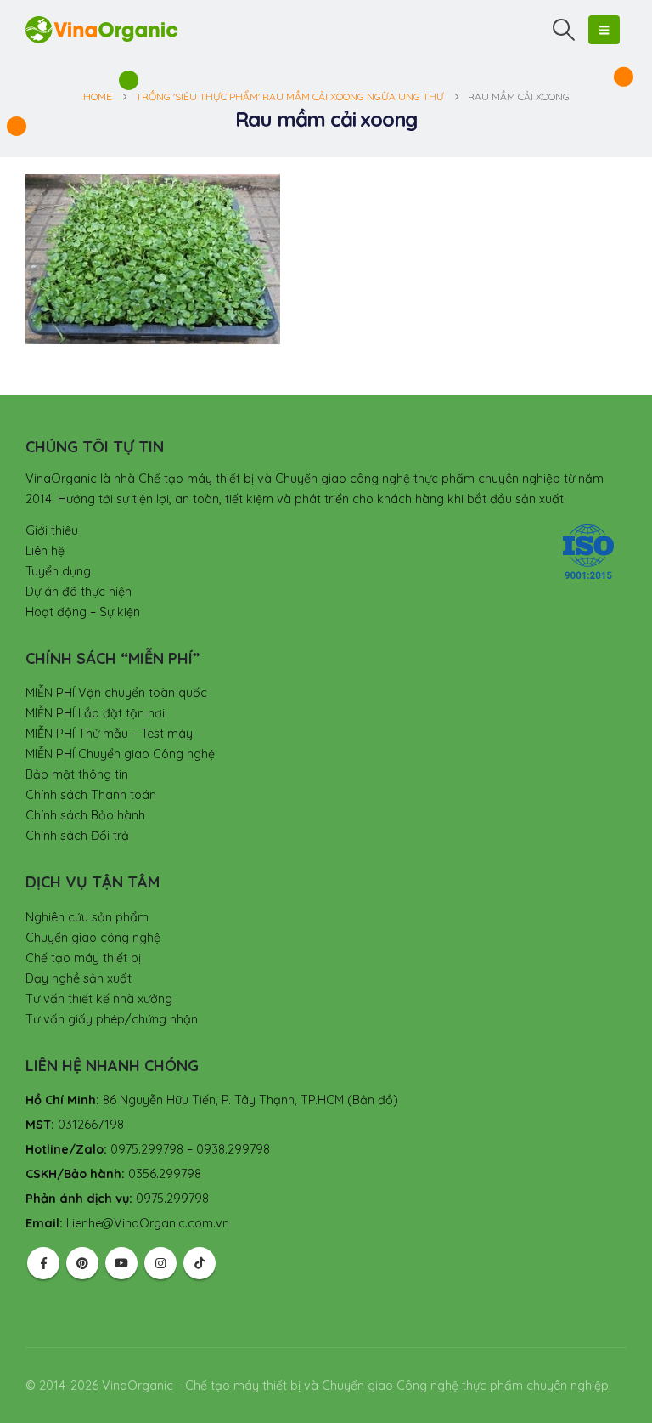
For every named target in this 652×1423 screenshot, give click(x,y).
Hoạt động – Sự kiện (82, 612)
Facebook (43, 1263)
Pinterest (82, 1263)
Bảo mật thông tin (76, 774)
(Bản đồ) (372, 1100)
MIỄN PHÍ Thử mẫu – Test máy (109, 733)
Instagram (160, 1263)
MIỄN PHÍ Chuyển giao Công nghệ (120, 754)
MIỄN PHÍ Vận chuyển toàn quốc (116, 692)
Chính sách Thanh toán (90, 794)
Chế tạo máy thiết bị (83, 958)
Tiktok (199, 1263)
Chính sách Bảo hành (85, 815)
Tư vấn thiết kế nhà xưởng (98, 998)
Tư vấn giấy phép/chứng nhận (111, 1019)
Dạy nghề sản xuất (78, 978)
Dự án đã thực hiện (78, 591)
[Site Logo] (101, 29)
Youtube (121, 1263)
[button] (564, 30)
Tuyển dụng (58, 571)
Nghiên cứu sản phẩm (87, 917)
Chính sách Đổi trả (77, 835)
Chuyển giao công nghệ (92, 937)
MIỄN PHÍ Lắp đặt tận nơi (95, 713)
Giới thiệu (51, 530)
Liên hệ (45, 550)
